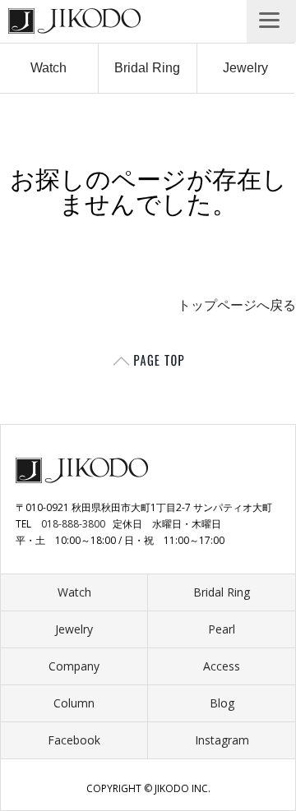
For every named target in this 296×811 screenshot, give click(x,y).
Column (74, 703)
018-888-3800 (73, 524)
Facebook (74, 740)
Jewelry (245, 68)
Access (221, 666)
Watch (48, 68)
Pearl (221, 629)
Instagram (222, 740)
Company (74, 666)
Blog (222, 703)
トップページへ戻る (237, 305)
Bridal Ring (147, 68)
